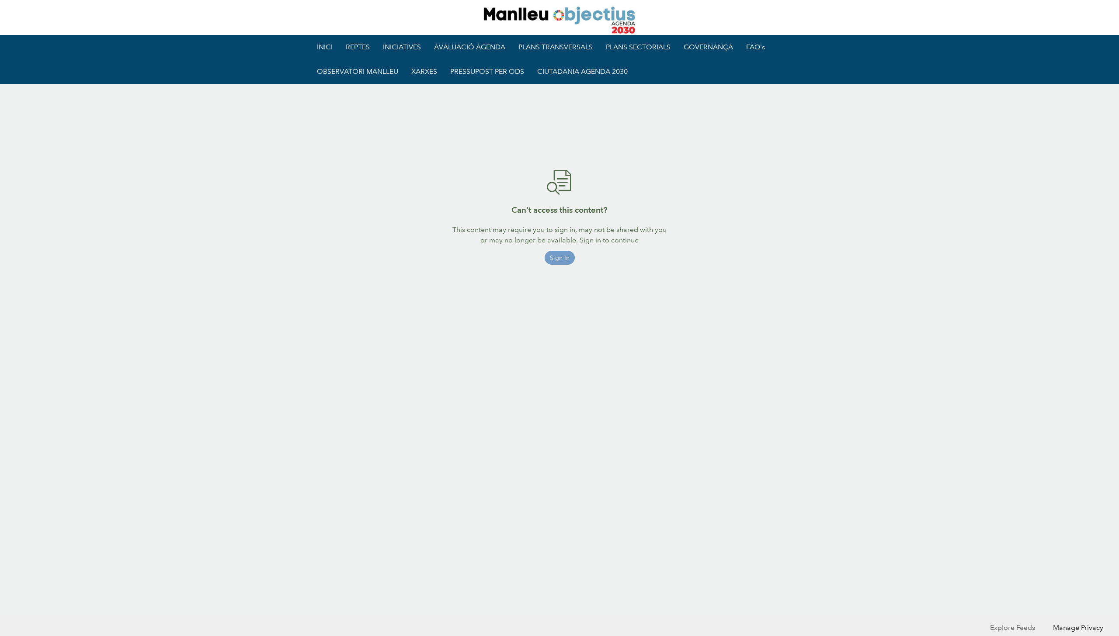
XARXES (424, 71)
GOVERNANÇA (708, 47)
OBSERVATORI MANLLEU (357, 71)
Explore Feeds (1012, 627)
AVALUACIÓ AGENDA (469, 47)
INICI (325, 47)
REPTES (358, 47)
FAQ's (755, 47)
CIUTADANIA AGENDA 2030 (582, 71)
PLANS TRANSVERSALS (555, 47)
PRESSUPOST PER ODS (487, 71)
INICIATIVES (402, 47)
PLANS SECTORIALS (638, 47)
